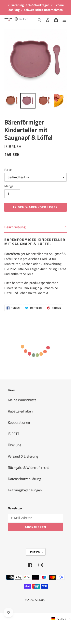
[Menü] (64, 19)
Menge (8, 186)
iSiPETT (13, 433)
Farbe (8, 169)
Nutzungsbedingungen (25, 490)
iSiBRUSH (41, 599)
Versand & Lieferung (23, 456)
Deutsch (34, 551)
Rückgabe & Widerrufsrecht (28, 467)
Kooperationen (19, 422)
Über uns (14, 445)
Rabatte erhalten (20, 411)
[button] (61, 618)
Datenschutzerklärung (24, 478)
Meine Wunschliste (22, 400)
